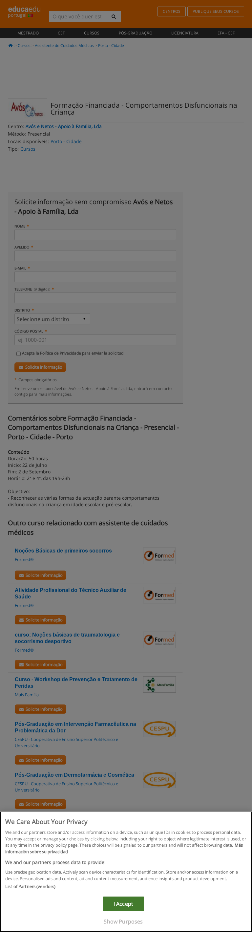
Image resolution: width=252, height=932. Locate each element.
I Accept (123, 903)
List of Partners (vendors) (30, 886)
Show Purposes (123, 921)
